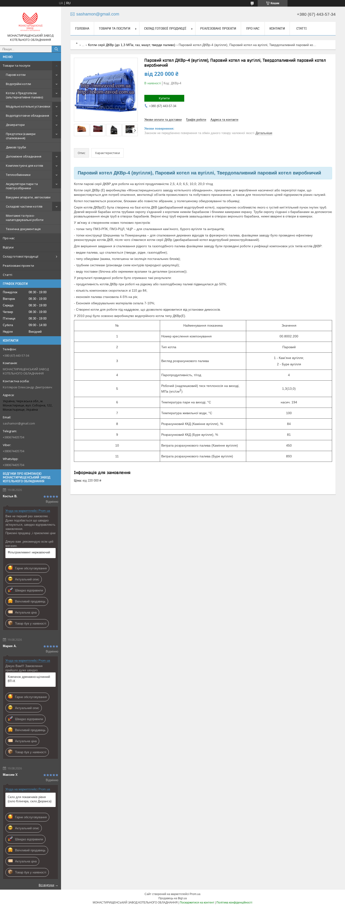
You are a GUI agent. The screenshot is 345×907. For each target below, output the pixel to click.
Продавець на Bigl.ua (172, 898)
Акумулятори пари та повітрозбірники (22, 186)
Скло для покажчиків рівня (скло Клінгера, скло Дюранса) (29, 799)
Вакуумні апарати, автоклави (28, 197)
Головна (82, 28)
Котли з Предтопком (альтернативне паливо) (24, 95)
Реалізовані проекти (18, 265)
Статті (7, 275)
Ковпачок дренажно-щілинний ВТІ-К (29, 679)
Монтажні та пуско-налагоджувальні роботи (24, 217)
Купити (164, 98)
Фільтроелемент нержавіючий (29, 552)
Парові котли (16, 75)
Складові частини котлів (24, 206)
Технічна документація (23, 229)
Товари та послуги (16, 65)
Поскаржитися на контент (197, 902)
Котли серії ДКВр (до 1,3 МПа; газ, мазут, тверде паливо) (131, 45)
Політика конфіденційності (234, 902)
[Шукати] (56, 49)
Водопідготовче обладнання (27, 115)
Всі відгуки (46, 885)
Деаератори (15, 125)
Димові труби (16, 147)
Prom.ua (195, 894)
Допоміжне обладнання (23, 156)
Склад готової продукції (20, 256)
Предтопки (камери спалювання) (20, 136)
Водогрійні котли (18, 84)
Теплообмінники (18, 175)
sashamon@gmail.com (19, 423)
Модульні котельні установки (28, 106)
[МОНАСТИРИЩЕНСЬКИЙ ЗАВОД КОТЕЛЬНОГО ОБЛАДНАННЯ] (31, 22)
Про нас (9, 238)
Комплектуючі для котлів (24, 165)
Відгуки (8, 247)
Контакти (277, 28)
